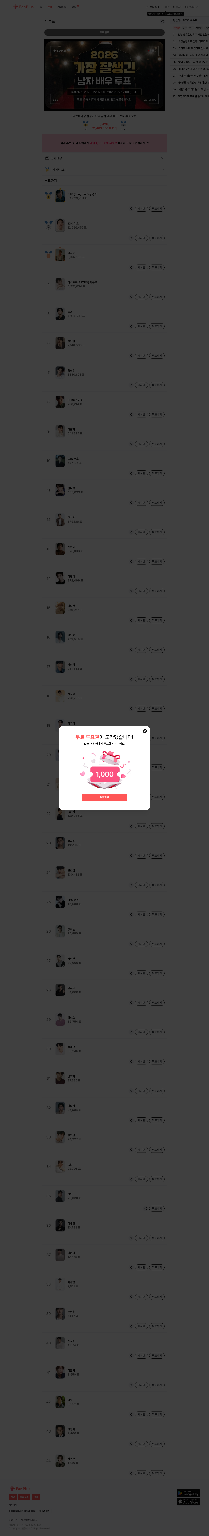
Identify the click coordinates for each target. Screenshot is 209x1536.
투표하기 (104, 797)
